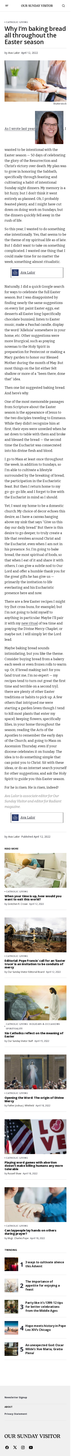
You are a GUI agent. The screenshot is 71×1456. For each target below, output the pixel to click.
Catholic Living (17, 22)
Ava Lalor (27, 272)
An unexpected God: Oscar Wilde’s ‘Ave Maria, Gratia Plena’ (44, 1349)
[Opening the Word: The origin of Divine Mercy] (35, 1072)
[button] (7, 5)
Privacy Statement (16, 1413)
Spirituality (14, 1028)
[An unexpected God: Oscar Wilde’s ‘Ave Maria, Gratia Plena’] (11, 1349)
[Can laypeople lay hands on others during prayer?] (35, 1204)
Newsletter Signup (16, 1397)
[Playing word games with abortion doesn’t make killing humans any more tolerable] (35, 1136)
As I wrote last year (20, 129)
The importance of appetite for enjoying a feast (42, 1285)
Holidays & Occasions (44, 1024)
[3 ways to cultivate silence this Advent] (11, 1264)
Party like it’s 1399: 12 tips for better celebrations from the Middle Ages (44, 1307)
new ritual (29, 623)
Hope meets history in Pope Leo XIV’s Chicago (45, 1328)
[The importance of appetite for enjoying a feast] (11, 1285)
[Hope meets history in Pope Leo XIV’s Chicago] (11, 1328)
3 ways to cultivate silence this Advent (44, 1264)
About (8, 1407)
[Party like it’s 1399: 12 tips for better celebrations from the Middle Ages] (11, 1306)
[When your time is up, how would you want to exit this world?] (35, 870)
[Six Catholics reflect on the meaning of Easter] (35, 1002)
